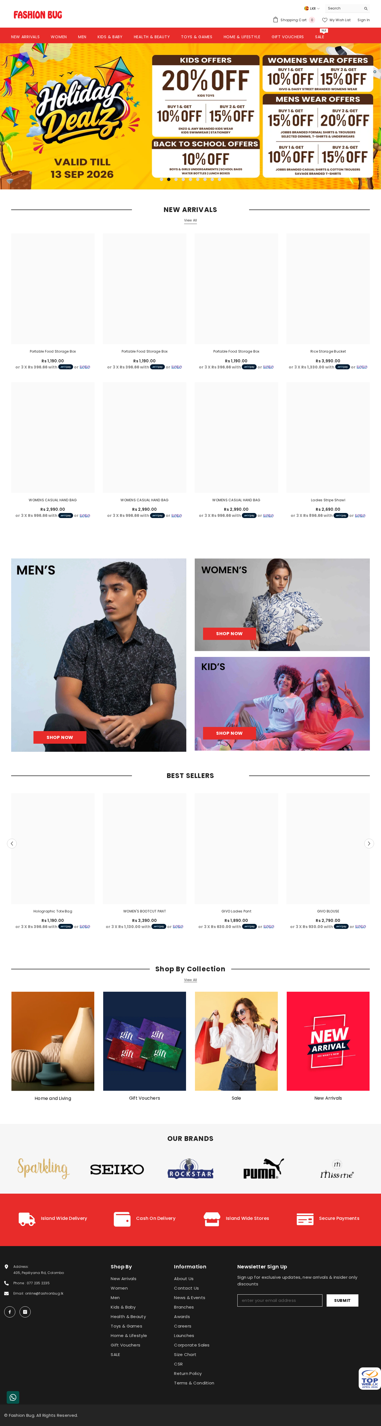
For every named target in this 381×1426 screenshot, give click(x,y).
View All (190, 220)
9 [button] (219, 179)
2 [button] (168, 179)
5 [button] (190, 179)
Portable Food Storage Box (53, 351)
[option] (190, 116)
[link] (53, 1220)
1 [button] (161, 179)
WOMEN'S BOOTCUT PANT (144, 911)
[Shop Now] (98, 655)
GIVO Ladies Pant (236, 911)
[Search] (347, 8)
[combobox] (343, 8)
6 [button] (197, 179)
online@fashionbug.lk (44, 1293)
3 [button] (176, 179)
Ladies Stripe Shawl (328, 500)
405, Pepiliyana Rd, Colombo (38, 1272)
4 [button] (183, 179)
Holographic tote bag (52, 911)
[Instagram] (25, 1311)
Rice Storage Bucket (328, 351)
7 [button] (205, 179)
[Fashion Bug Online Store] (52, 1041)
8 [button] (212, 179)
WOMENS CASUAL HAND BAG (53, 500)
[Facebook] (9, 1311)
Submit (342, 1300)
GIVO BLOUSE (328, 911)
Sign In (364, 20)
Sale (236, 1098)
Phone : (20, 1283)
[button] (43, 116)
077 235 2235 (38, 1283)
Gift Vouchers (144, 1098)
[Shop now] (282, 604)
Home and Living (53, 1098)
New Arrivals (328, 1098)
